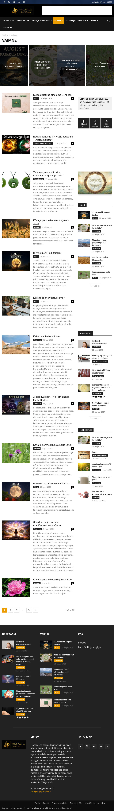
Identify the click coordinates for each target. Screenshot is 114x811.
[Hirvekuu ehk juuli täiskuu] (16, 261)
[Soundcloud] (19, 2)
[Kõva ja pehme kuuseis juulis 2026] (16, 453)
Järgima (95, 119)
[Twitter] (24, 2)
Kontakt (82, 642)
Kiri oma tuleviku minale (46, 336)
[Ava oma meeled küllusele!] (8, 679)
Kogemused (97, 393)
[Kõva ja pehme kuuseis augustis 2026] (16, 228)
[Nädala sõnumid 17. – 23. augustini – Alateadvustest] (16, 144)
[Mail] (14, 2)
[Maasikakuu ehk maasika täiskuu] (16, 491)
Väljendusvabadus (100, 455)
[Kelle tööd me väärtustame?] (16, 306)
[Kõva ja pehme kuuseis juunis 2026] (16, 587)
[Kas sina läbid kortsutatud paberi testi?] (84, 494)
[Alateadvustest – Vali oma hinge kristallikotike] (16, 405)
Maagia (96, 409)
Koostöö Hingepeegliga (89, 647)
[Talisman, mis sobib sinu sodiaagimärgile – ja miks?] (16, 180)
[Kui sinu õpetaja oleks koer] (100, 65)
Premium (7, 28)
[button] (108, 20)
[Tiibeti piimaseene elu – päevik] (84, 480)
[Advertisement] (77, 10)
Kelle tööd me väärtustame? (49, 297)
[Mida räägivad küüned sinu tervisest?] (84, 373)
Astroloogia (38, 179)
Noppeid (94, 21)
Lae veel (94, 286)
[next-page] (35, 610)
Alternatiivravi (98, 376)
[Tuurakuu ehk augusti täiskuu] (14, 65)
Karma (95, 452)
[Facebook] (4, 2)
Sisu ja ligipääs (76, 803)
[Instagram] (9, 2)
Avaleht (5, 35)
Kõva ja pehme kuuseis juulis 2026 (52, 444)
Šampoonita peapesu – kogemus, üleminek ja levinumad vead (101, 387)
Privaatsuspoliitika (59, 803)
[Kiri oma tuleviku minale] (16, 344)
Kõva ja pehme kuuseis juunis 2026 (52, 579)
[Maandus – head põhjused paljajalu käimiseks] (71, 65)
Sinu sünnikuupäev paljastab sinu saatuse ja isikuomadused (25, 693)
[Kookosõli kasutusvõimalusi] (84, 344)
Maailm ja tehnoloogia (77, 21)
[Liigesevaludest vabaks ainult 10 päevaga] (8, 711)
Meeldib (83, 119)
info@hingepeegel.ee (41, 791)
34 (29, 610)
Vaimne (57, 21)
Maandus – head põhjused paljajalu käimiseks (99, 242)
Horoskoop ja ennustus (15, 21)
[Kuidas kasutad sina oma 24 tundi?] (16, 103)
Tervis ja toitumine (40, 21)
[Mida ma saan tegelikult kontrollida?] (43, 65)
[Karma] (84, 455)
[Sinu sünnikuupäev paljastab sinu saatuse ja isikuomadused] (8, 694)
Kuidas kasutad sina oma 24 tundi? (52, 94)
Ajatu (36, 98)
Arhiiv (37, 803)
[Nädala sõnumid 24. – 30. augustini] (84, 260)
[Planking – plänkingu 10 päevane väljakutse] (84, 358)
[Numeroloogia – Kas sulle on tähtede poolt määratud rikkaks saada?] (8, 659)
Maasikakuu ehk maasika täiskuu (51, 483)
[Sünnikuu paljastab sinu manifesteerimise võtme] (16, 530)
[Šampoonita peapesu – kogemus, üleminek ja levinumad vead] (84, 388)
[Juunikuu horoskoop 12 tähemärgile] (84, 467)
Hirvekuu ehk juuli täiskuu (47, 252)
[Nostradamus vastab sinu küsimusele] (84, 406)
